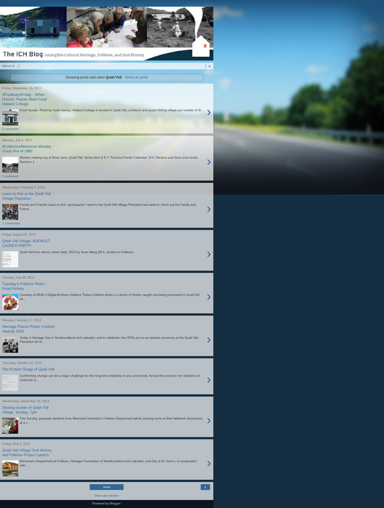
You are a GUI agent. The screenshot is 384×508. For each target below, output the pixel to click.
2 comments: (11, 223)
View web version (106, 495)
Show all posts (136, 77)
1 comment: (10, 129)
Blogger (115, 503)
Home (106, 487)
